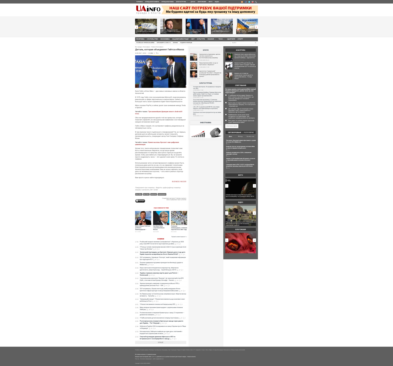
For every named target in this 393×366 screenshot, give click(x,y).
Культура (201, 39)
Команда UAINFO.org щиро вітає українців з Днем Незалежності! (246, 31)
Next (257, 27)
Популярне (249, 132)
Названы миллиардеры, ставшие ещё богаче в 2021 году (179, 227)
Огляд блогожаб (167, 1)
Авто (191, 349)
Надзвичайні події (180, 39)
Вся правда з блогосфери (142, 47)
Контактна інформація (146, 358)
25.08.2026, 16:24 (198, 110)
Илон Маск (139, 194)
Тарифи (175, 42)
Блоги (205, 50)
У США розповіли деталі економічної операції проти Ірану (159, 318)
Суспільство (152, 39)
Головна (139, 1)
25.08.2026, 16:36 (198, 104)
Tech (220, 39)
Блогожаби (202, 1)
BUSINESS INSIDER (179, 182)
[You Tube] (252, 2)
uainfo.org (154, 356)
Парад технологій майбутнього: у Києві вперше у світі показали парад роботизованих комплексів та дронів (241, 223)
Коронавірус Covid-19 (163, 42)
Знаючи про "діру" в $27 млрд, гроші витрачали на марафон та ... (145, 31)
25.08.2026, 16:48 (198, 97)
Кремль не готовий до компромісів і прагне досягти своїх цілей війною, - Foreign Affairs (243, 76)
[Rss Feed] (242, 2)
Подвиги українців (186, 42)
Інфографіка (205, 123)
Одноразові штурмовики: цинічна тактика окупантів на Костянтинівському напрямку (209, 55)
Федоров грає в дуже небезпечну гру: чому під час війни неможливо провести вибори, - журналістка (245, 55)
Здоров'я (231, 39)
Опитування (240, 85)
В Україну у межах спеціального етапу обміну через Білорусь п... (221, 31)
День (230, 136)
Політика (140, 39)
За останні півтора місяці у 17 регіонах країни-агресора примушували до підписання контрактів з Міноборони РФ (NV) (207, 101)
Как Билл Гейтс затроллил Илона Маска (158, 227)
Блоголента (227, 349)
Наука (178, 349)
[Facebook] (245, 2)
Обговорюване (234, 132)
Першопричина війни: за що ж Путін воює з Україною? (208, 63)
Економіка (165, 39)
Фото (210, 1)
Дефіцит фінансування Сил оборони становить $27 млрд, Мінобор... (170, 31)
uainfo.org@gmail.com (158, 358)
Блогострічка (180, 2)
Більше (160, 342)
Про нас (137, 358)
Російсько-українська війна (145, 42)
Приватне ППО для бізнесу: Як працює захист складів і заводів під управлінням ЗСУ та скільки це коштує (245, 65)
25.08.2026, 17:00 (198, 90)
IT (194, 349)
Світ (193, 39)
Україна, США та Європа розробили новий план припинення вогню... (194, 31)
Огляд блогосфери (152, 1)
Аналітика (240, 50)
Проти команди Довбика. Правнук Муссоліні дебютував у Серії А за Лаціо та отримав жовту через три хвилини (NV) (207, 94)
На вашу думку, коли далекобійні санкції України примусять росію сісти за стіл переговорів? (240, 90)
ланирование (162, 194)
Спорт (240, 39)
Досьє (193, 1)
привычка (153, 194)
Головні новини (144, 349)
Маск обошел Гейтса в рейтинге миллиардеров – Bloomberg (142, 228)
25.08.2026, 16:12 (198, 116)
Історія (183, 349)
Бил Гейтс (146, 194)
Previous (136, 27)
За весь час (250, 136)
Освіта (187, 349)
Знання (210, 39)
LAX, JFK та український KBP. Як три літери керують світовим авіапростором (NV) (206, 107)
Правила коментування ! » (179, 236)
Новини (160, 239)
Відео (217, 1)
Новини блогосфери (157, 47)
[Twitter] (249, 2)
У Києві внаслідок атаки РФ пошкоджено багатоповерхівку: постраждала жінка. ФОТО (240, 195)
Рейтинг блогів (234, 349)
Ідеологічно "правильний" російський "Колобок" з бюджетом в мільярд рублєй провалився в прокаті (210, 73)
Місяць (240, 136)
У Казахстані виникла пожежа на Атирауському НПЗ (157, 304)
